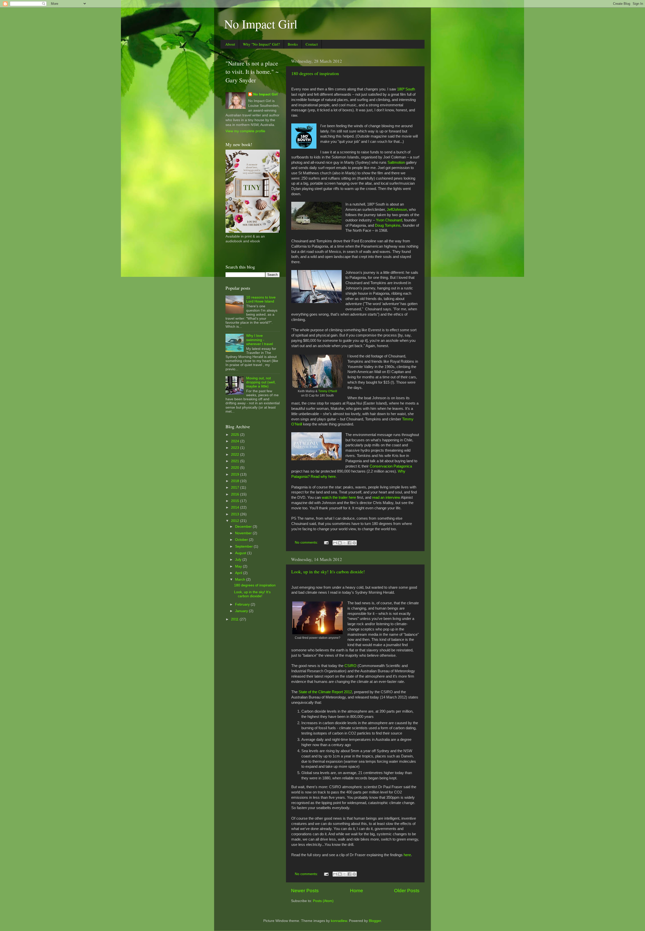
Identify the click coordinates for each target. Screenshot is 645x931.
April (239, 573)
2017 (235, 487)
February (243, 604)
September (244, 546)
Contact (312, 44)
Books (293, 44)
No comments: (307, 542)
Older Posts (407, 890)
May (239, 566)
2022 (235, 454)
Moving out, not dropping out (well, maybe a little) (261, 382)
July (238, 559)
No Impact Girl (260, 24)
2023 (235, 448)
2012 (235, 521)
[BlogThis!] (339, 542)
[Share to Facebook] (349, 542)
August (241, 553)
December (244, 526)
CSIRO (350, 666)
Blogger (375, 921)
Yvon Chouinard (389, 220)
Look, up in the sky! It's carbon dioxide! (328, 572)
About (230, 44)
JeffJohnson (397, 210)
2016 (235, 494)
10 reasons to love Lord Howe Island (261, 299)
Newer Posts (305, 890)
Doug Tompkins (388, 225)
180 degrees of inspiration (315, 73)
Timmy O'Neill (327, 391)
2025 (235, 435)
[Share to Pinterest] (354, 542)
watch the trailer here (339, 497)
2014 (235, 507)
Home (356, 890)
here (407, 855)
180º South (406, 89)
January (242, 611)
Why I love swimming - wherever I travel (259, 340)
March (240, 579)
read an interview (386, 497)
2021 (235, 461)
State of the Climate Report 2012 (325, 692)
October (242, 540)
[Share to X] (344, 542)
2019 (235, 474)
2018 (235, 481)
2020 (235, 468)
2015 (235, 501)
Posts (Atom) (323, 901)
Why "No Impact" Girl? (261, 44)
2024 (235, 441)
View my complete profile (245, 131)
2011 (235, 619)
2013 (235, 514)
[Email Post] (326, 542)
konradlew (339, 921)
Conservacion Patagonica (391, 466)
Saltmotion (396, 162)
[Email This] (335, 542)
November (244, 533)
